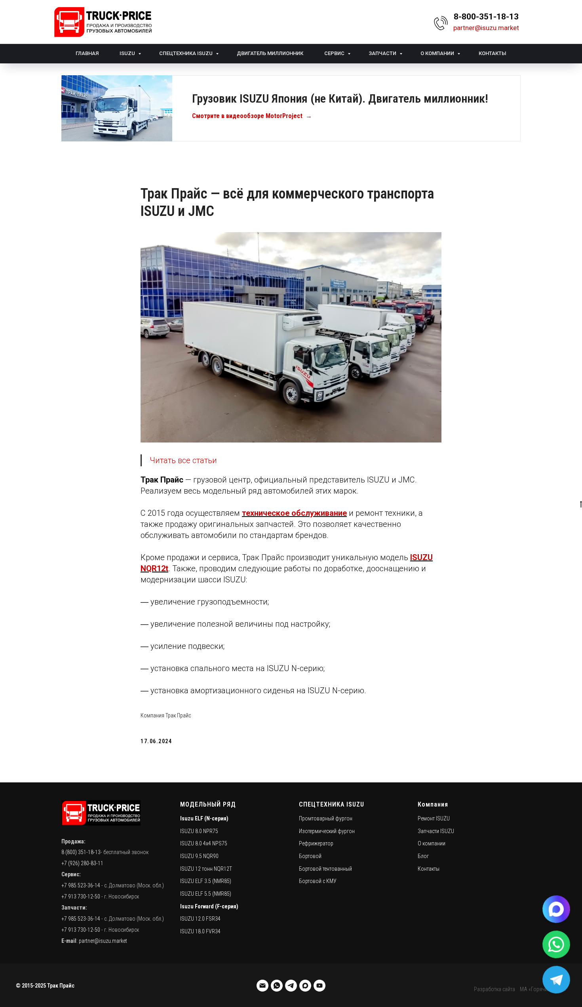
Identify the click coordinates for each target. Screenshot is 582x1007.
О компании (437, 53)
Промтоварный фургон (325, 818)
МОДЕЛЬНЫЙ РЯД (208, 804)
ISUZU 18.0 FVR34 (200, 931)
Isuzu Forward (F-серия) (209, 906)
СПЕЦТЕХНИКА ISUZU (331, 804)
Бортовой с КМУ (318, 881)
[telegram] (291, 986)
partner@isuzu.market (103, 941)
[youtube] (319, 986)
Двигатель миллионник (270, 53)
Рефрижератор (316, 843)
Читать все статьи (183, 460)
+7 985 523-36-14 (80, 885)
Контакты (492, 53)
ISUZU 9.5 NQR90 (199, 856)
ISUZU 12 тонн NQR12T (206, 869)
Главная (87, 53)
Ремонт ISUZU (434, 818)
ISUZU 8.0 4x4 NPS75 (203, 843)
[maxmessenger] (305, 986)
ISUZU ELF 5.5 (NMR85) (205, 894)
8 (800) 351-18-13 (81, 852)
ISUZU (128, 53)
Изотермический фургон (327, 831)
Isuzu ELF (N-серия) (204, 818)
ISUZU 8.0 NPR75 (199, 831)
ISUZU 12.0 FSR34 (200, 918)
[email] (262, 986)
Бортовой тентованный (325, 869)
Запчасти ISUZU (436, 831)
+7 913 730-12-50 (80, 896)
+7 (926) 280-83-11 (82, 863)
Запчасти (383, 53)
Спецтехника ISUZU (186, 53)
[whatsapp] (277, 986)
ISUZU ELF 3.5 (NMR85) (205, 881)
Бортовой (310, 856)
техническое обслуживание (294, 513)
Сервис (335, 53)
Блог (423, 856)
